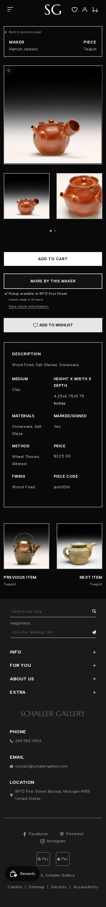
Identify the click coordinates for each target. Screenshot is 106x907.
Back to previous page (25, 32)
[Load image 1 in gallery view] (27, 196)
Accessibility (85, 887)
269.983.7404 (28, 741)
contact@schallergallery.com (41, 766)
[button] (10, 9)
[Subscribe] (90, 632)
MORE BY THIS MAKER (53, 281)
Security (59, 887)
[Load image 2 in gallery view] (79, 196)
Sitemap (36, 887)
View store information (29, 306)
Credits (15, 887)
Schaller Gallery (60, 875)
